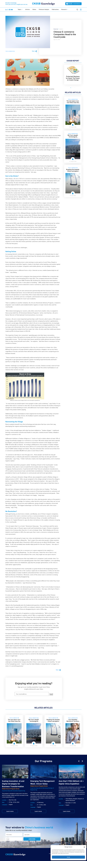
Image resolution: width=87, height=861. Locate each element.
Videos (34, 9)
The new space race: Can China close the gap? (72, 102)
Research (64, 9)
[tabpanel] (72, 74)
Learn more (10, 811)
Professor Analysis (44, 9)
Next (82, 761)
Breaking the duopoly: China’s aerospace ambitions (73, 171)
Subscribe (32, 839)
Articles (27, 9)
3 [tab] (75, 87)
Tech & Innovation (10, 51)
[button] (84, 847)
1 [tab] (70, 87)
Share (33, 51)
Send (51, 694)
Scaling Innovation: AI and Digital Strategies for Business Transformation (13, 784)
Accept (68, 857)
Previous (78, 761)
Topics (19, 9)
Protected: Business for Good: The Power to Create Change (73, 78)
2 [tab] (72, 87)
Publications (55, 9)
